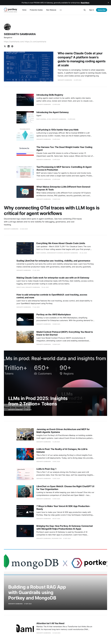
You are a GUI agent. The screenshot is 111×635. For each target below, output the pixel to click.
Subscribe (101, 10)
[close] (108, 2)
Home (24, 10)
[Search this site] (84, 10)
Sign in (91, 10)
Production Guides (36, 10)
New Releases (51, 10)
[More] (60, 10)
